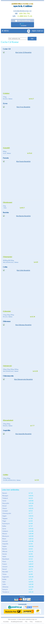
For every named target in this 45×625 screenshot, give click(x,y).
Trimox (4, 574)
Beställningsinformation (17, 621)
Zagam (4, 516)
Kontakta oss (38, 621)
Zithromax (7, 321)
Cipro (3, 582)
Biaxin (4, 539)
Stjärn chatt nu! (37, 31)
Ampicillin (6, 430)
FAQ (26, 621)
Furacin (6, 158)
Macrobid (5, 572)
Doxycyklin (5, 503)
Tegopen (4, 518)
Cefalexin (5, 531)
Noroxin (4, 493)
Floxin (4, 561)
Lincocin (4, 566)
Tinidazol (5, 498)
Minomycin (5, 536)
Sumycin (5, 589)
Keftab (4, 579)
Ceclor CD (7, 49)
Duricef (4, 569)
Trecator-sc (5, 592)
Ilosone (4, 554)
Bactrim (6, 212)
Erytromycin (6, 523)
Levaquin (5, 511)
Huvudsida (6, 621)
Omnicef (4, 541)
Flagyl (4, 521)
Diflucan (4, 551)
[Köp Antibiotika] (22, 5)
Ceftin (5, 267)
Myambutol (5, 559)
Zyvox (5, 103)
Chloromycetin (8, 376)
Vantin (4, 556)
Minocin (4, 533)
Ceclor (4, 501)
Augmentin (5, 577)
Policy (31, 621)
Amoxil (4, 506)
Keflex (4, 526)
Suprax (4, 546)
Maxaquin (5, 495)
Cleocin (4, 508)
